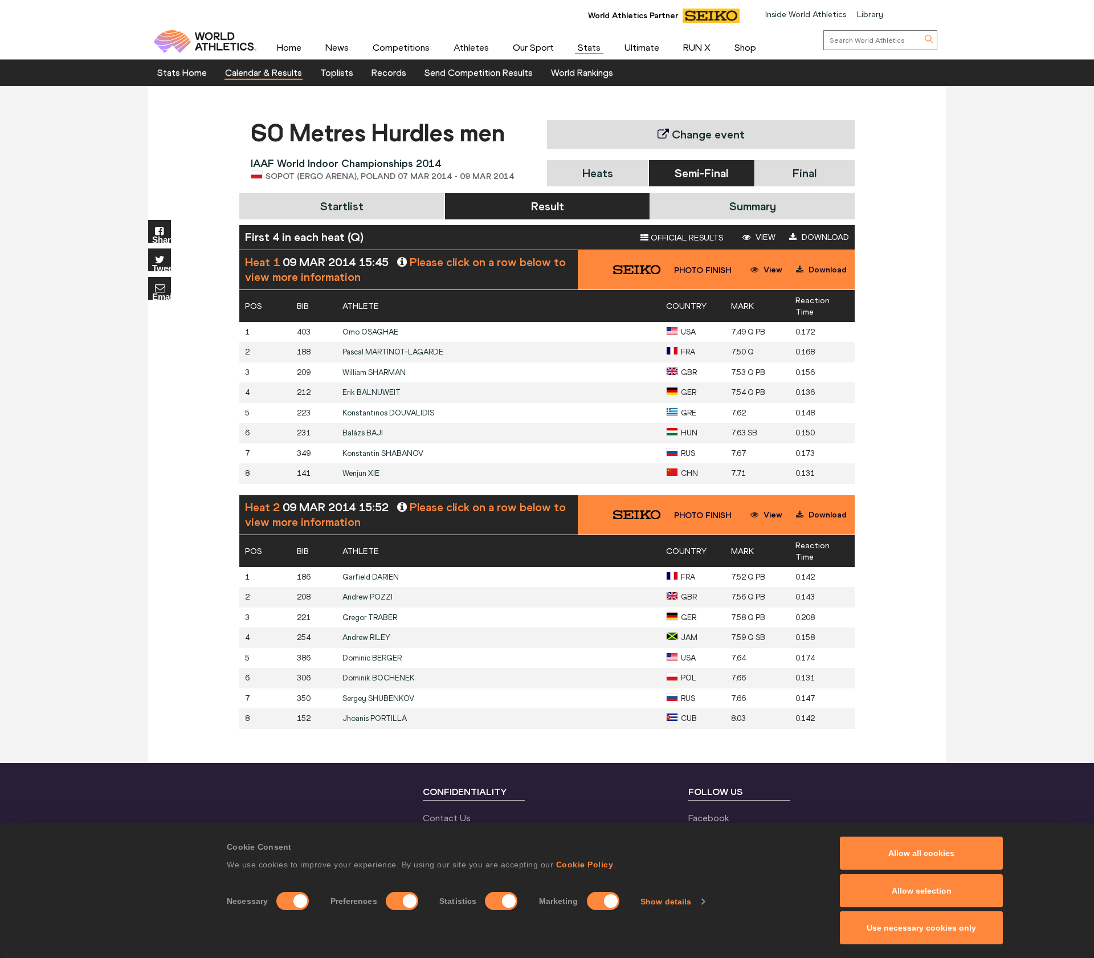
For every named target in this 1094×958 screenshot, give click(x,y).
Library (870, 14)
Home (289, 47)
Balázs (362, 433)
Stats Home (182, 72)
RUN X (697, 47)
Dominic (372, 658)
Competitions (401, 47)
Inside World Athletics (805, 14)
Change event (707, 134)
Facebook (708, 818)
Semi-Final (701, 173)
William (374, 372)
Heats (597, 173)
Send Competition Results (478, 72)
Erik (371, 392)
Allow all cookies (921, 853)
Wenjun (360, 473)
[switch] (402, 901)
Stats (589, 47)
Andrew (367, 597)
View (764, 237)
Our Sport (533, 47)
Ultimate (641, 47)
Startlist (342, 206)
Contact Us (447, 818)
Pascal (392, 352)
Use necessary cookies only (921, 927)
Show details (665, 901)
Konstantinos (388, 413)
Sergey (378, 698)
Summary (752, 206)
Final (805, 173)
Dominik (378, 678)
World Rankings (582, 72)
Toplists (336, 72)
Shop (745, 47)
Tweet (161, 267)
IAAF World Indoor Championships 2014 (346, 163)
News (337, 47)
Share (161, 239)
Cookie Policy (585, 864)
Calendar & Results (263, 72)
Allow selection (922, 890)
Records (389, 72)
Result (547, 206)
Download (824, 237)
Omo (370, 332)
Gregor (369, 617)
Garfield (370, 577)
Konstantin (382, 453)
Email (161, 296)
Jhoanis (374, 718)
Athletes (471, 47)
